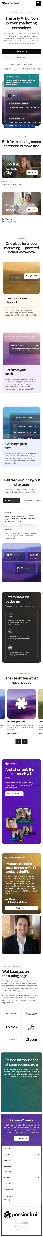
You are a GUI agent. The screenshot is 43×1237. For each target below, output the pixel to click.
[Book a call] (21, 51)
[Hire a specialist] (14, 796)
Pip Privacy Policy (20, 1229)
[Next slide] (25, 744)
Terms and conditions (21, 1234)
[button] (38, 3)
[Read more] (21, 910)
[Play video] (32, 172)
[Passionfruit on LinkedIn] (5, 1203)
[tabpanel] (21, 547)
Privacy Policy (19, 1232)
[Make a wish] (30, 1105)
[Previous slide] (18, 744)
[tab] (19, 500)
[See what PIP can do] (21, 57)
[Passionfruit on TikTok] (9, 1203)
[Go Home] (10, 3)
